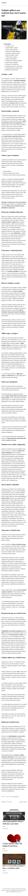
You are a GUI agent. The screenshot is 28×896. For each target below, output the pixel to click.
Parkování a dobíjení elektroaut (13, 51)
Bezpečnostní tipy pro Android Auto (14, 66)
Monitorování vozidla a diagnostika (14, 60)
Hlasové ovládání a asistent (12, 55)
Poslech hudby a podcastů (12, 47)
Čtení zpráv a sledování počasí (13, 53)
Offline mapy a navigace (11, 57)
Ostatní (25, 801)
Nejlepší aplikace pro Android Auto (14, 68)
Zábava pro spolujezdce (11, 58)
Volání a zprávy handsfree (12, 49)
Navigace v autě (9, 46)
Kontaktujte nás (15, 796)
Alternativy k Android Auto (12, 64)
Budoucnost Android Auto (12, 69)
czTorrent (3, 2)
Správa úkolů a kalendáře (12, 62)
